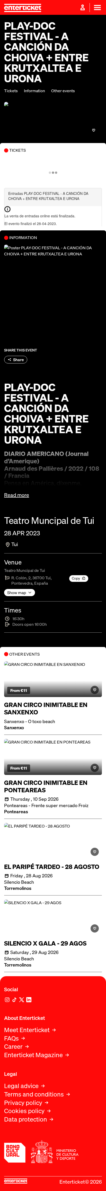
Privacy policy (23, 1102)
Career (13, 1046)
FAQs (11, 1038)
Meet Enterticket (27, 1030)
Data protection (25, 1119)
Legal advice (21, 1086)
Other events (63, 90)
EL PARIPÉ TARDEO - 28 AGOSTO (51, 866)
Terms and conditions (34, 1094)
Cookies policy (24, 1111)
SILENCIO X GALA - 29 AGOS (45, 943)
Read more (16, 495)
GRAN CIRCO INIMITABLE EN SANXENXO (45, 708)
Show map (16, 592)
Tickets (11, 90)
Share (18, 359)
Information (34, 90)
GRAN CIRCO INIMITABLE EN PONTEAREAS (45, 786)
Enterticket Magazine (33, 1055)
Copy (76, 578)
